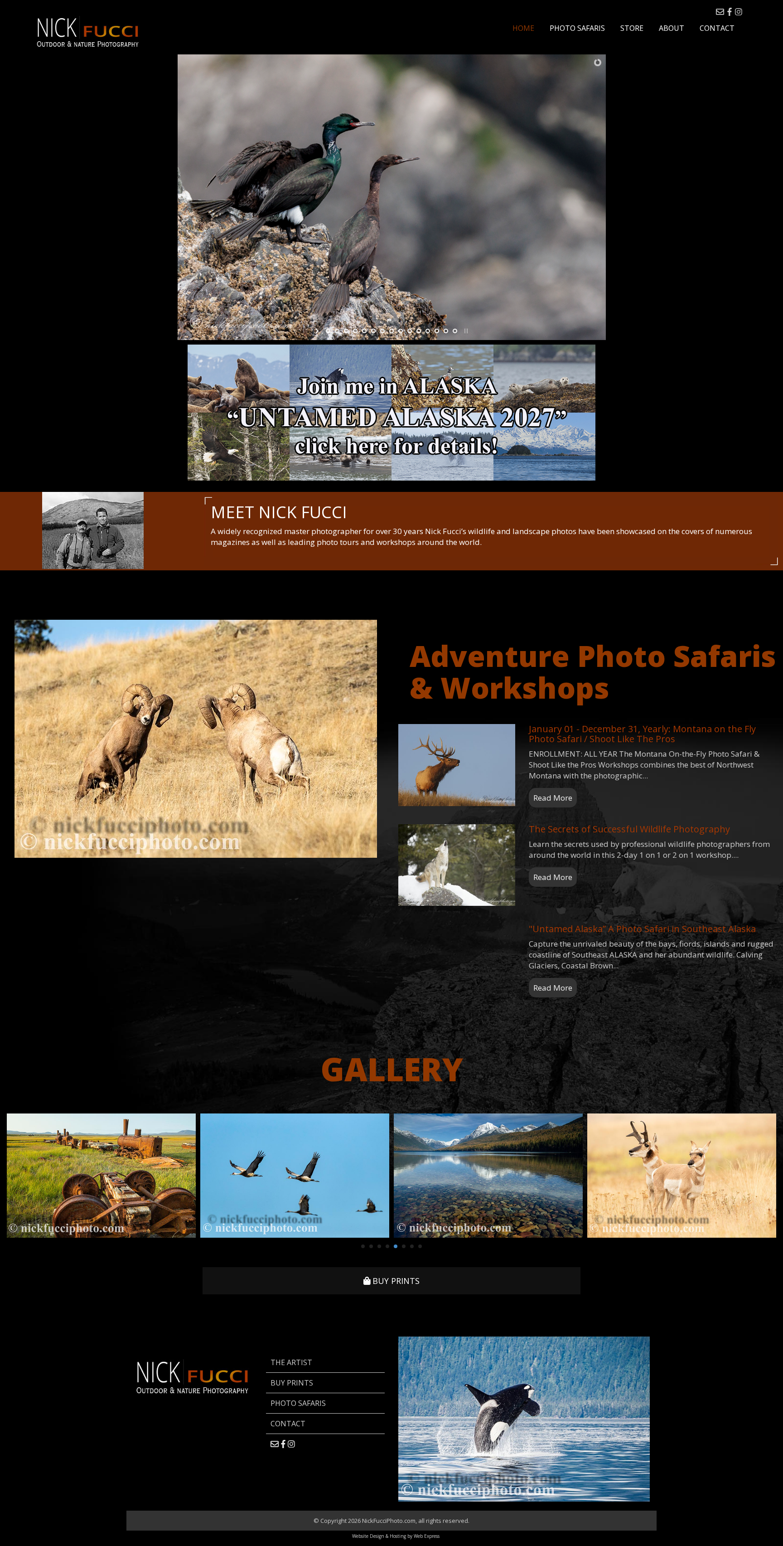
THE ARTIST (291, 1362)
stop (465, 330)
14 (445, 330)
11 (418, 330)
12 (427, 330)
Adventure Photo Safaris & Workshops (593, 671)
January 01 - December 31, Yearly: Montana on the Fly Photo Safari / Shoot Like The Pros (642, 734)
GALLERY (391, 1069)
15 (454, 330)
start (318, 330)
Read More (552, 797)
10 (409, 330)
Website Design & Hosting (379, 1536)
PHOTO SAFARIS (298, 1403)
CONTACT (288, 1424)
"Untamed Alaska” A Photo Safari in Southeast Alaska (642, 929)
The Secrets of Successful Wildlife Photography (629, 829)
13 (436, 330)
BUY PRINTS (395, 1280)
